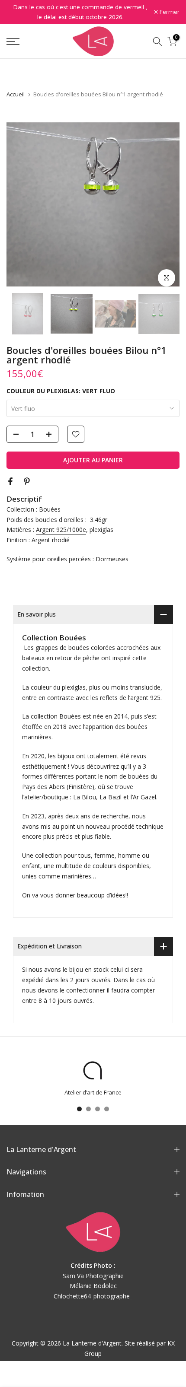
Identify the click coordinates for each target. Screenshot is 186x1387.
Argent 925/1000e (61, 529)
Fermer (169, 12)
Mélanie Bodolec (93, 1286)
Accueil (15, 94)
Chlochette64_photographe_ (93, 1296)
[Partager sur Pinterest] (27, 481)
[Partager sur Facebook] (10, 481)
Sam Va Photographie (93, 1276)
